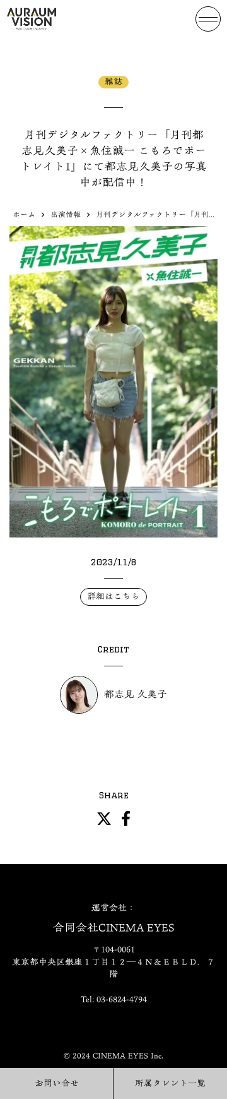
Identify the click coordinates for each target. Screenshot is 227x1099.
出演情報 (65, 214)
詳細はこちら (113, 596)
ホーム (24, 214)
